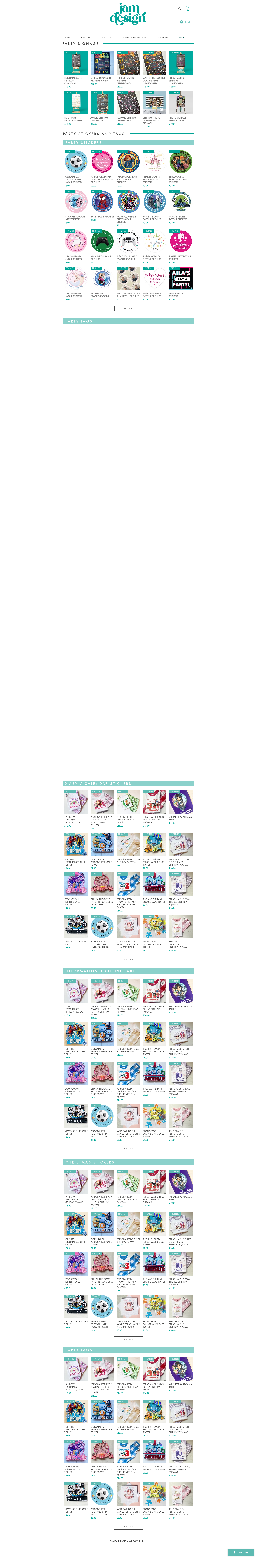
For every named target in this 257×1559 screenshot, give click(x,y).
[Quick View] (128, 926)
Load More (129, 308)
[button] (189, 8)
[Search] (179, 8)
